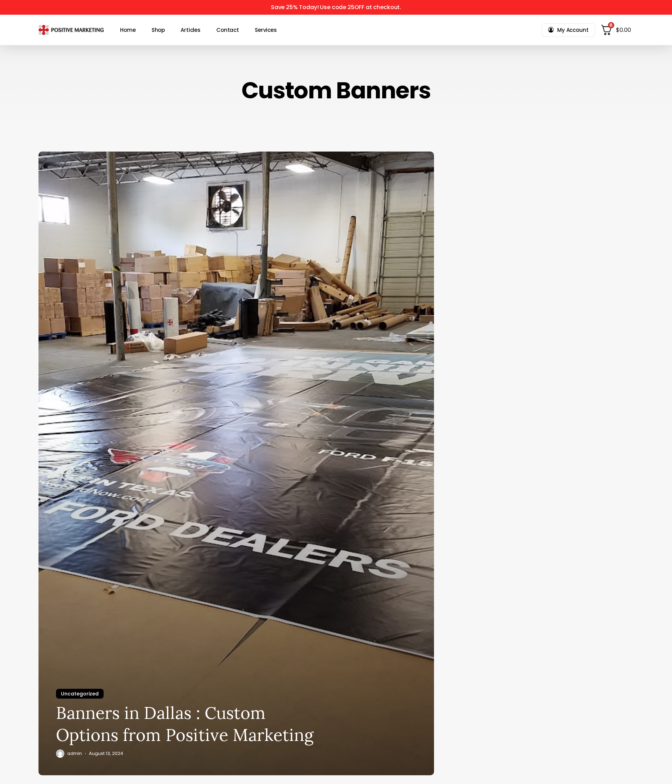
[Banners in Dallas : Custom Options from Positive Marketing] (236, 463)
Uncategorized (80, 693)
